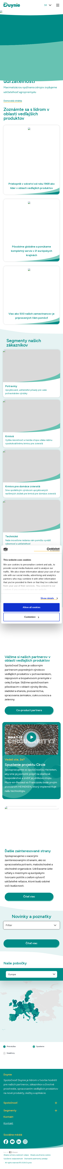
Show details (47, 598)
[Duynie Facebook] (6, 1141)
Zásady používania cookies (40, 1155)
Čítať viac (29, 896)
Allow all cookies (31, 607)
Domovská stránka (13, 100)
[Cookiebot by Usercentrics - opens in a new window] (47, 549)
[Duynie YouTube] (12, 1141)
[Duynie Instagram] (25, 1141)
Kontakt (8, 1123)
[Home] (33, 1152)
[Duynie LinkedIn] (18, 1141)
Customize (29, 617)
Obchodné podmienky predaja (35, 1159)
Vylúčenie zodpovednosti (13, 1159)
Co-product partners (29, 710)
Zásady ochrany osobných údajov (16, 1155)
